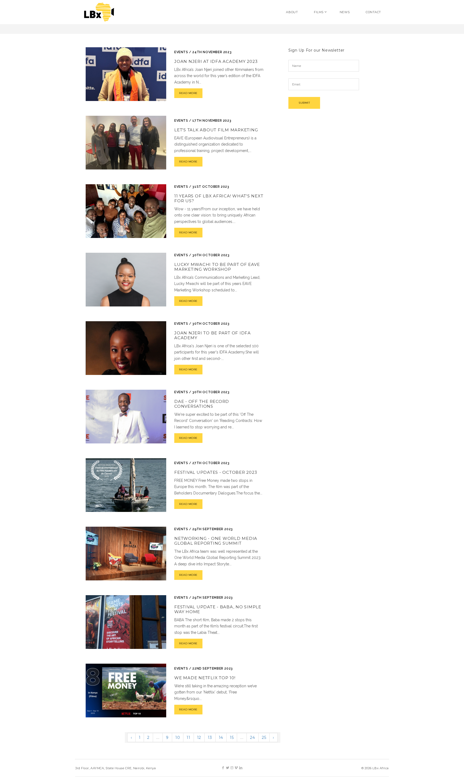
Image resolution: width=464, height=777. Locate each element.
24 (252, 737)
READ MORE (188, 93)
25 (264, 737)
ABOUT (292, 12)
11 (188, 737)
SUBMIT (304, 102)
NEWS (345, 12)
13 (210, 737)
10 (177, 737)
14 (221, 737)
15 (232, 737)
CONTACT (373, 12)
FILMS (319, 12)
